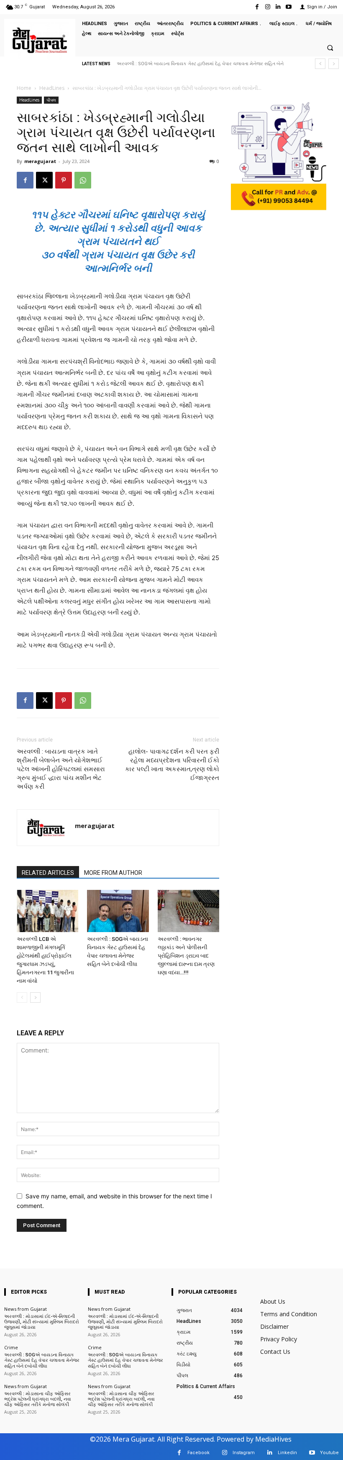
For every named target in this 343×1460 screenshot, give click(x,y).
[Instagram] (267, 7)
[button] (330, 47)
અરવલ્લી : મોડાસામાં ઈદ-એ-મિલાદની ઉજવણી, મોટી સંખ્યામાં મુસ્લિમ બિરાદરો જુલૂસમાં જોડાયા (41, 1322)
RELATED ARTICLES (48, 872)
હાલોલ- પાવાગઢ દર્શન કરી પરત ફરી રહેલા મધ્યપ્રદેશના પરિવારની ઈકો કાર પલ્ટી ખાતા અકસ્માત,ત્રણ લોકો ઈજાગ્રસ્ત (172, 765)
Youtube (329, 1452)
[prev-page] (22, 997)
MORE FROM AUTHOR (113, 872)
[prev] (320, 64)
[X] (44, 180)
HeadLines (51, 88)
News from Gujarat (25, 1309)
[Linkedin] (278, 7)
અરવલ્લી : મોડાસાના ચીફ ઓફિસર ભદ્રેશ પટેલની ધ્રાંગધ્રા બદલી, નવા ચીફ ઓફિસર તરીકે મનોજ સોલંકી (37, 1399)
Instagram (244, 1452)
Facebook (198, 1452)
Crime (11, 1347)
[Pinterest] (63, 180)
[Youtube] (289, 7)
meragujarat (40, 161)
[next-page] (35, 997)
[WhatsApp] (82, 180)
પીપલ (51, 100)
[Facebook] (257, 7)
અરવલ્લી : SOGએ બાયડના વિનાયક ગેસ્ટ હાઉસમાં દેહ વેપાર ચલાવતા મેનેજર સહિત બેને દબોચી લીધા (41, 1360)
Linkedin (287, 1452)
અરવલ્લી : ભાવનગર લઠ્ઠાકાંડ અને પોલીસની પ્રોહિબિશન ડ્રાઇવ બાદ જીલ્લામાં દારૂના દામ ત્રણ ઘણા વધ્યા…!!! (186, 956)
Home (24, 88)
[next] (333, 64)
